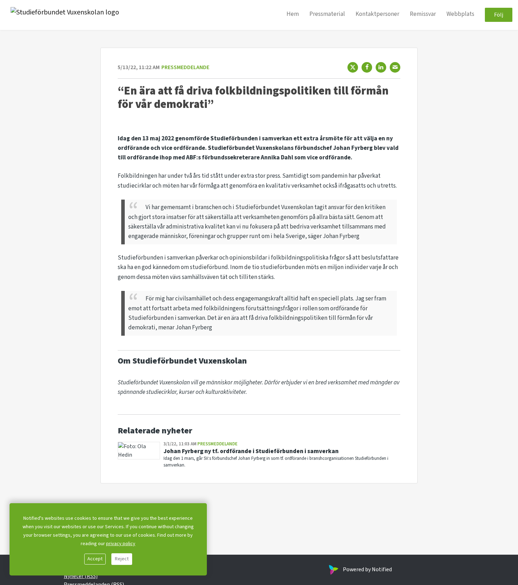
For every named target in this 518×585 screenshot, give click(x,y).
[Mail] (395, 67)
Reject (122, 558)
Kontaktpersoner (377, 14)
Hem (292, 14)
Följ (498, 15)
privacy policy (120, 543)
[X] (352, 67)
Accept (95, 558)
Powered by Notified (367, 569)
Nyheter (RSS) (81, 576)
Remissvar (423, 14)
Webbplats (460, 14)
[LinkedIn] (381, 67)
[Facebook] (367, 67)
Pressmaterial (327, 14)
